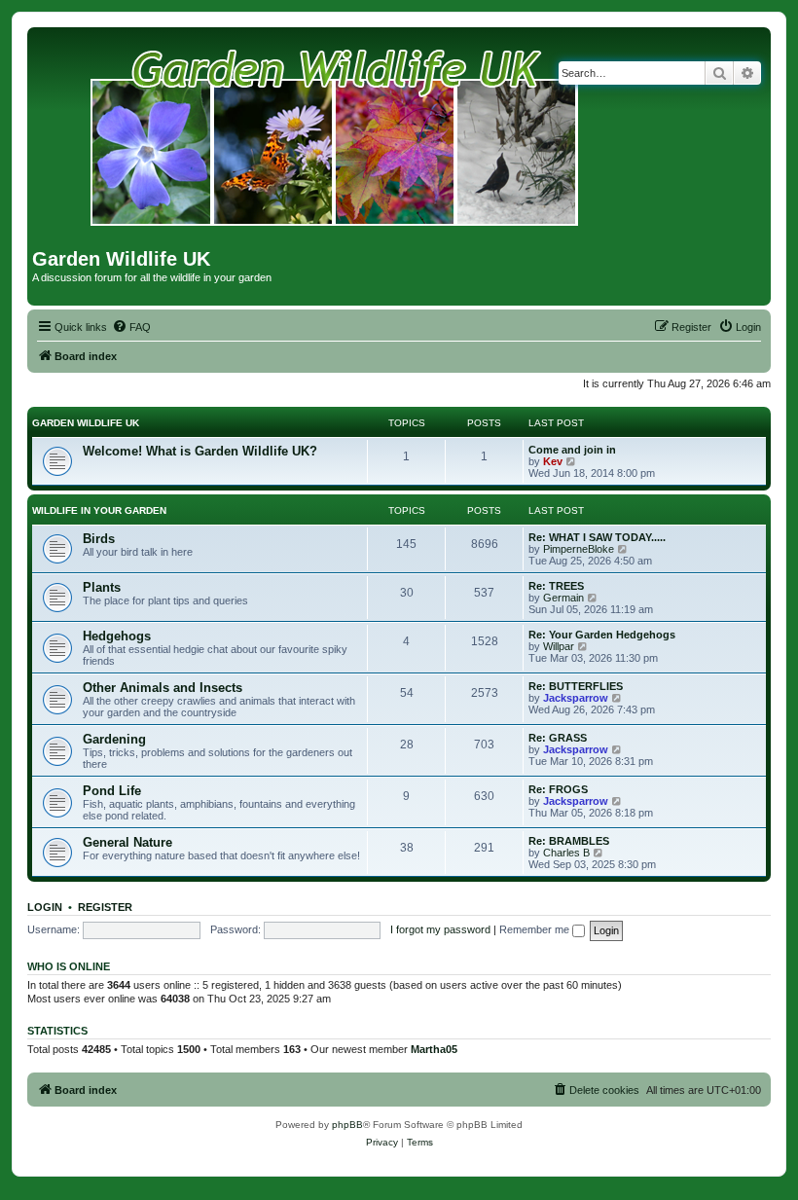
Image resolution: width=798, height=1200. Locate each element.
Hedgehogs (117, 636)
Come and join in (572, 449)
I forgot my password (440, 929)
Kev (552, 461)
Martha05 (434, 1049)
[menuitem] (131, 327)
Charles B (566, 852)
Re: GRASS (557, 738)
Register (105, 907)
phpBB (347, 1124)
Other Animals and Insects (162, 687)
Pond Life (112, 790)
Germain (563, 597)
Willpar (558, 646)
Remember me (535, 929)
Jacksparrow (575, 698)
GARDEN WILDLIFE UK (85, 423)
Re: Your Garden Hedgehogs (601, 634)
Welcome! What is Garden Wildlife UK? (200, 451)
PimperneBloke (578, 549)
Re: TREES (556, 586)
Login (44, 907)
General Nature (127, 842)
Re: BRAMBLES (568, 841)
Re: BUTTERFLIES (575, 686)
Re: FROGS (558, 789)
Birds (99, 538)
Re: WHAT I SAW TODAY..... (597, 537)
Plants (102, 587)
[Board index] (335, 140)
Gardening (114, 739)
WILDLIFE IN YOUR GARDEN (99, 510)
